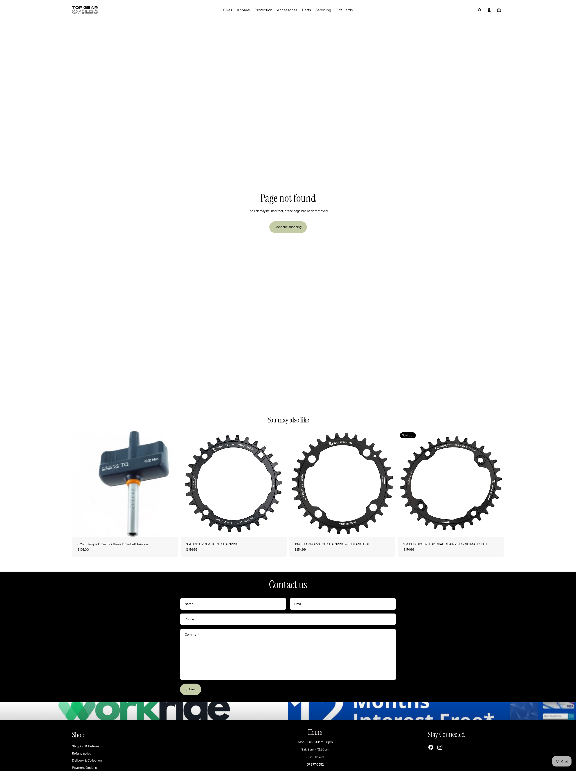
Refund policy (81, 753)
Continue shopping (288, 227)
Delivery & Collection (87, 760)
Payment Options (84, 768)
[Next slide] (280, 483)
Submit (190, 689)
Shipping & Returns (85, 746)
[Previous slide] (187, 483)
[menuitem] (227, 10)
